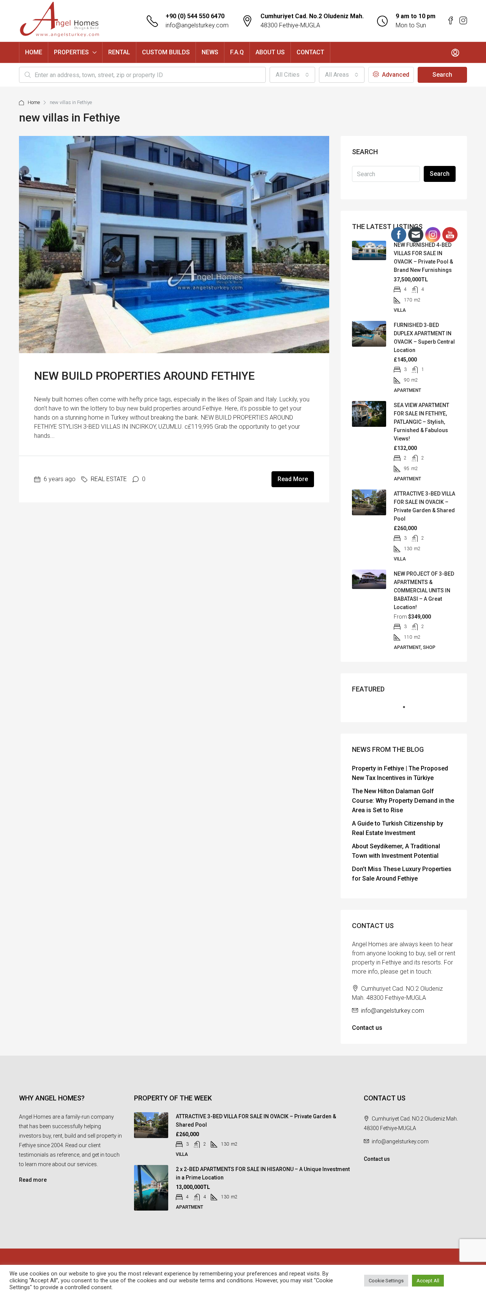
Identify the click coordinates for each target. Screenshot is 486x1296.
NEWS (210, 52)
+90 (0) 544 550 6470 (195, 16)
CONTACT (310, 52)
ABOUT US (270, 52)
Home (34, 102)
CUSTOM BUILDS (166, 52)
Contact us (367, 1027)
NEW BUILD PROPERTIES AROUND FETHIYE (144, 375)
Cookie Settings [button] (386, 1280)
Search (442, 74)
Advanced (394, 74)
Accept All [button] (428, 1280)
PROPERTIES (71, 52)
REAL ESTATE (109, 479)
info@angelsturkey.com (197, 25)
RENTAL (119, 52)
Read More (293, 479)
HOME (33, 52)
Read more (33, 1180)
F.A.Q (237, 52)
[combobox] (292, 75)
